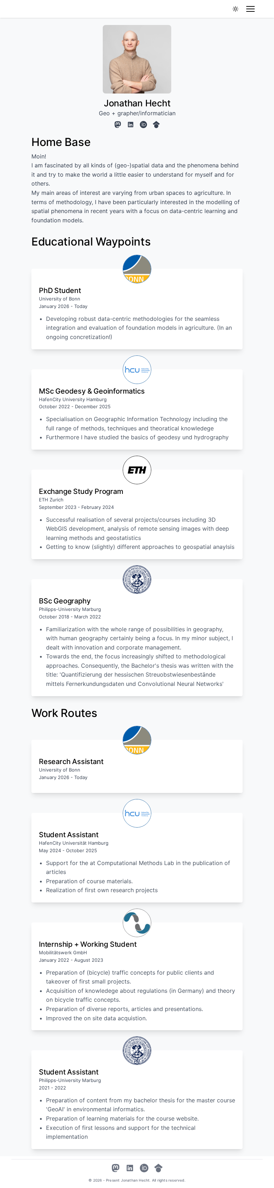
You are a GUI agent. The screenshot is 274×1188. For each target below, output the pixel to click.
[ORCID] (143, 124)
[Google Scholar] (156, 124)
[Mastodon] (117, 124)
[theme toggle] (235, 8)
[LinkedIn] (130, 124)
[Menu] (250, 9)
